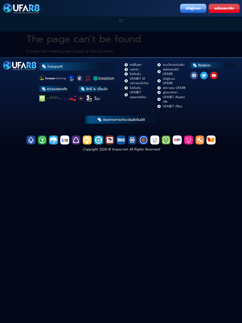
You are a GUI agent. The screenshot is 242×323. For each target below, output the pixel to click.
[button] (121, 20)
